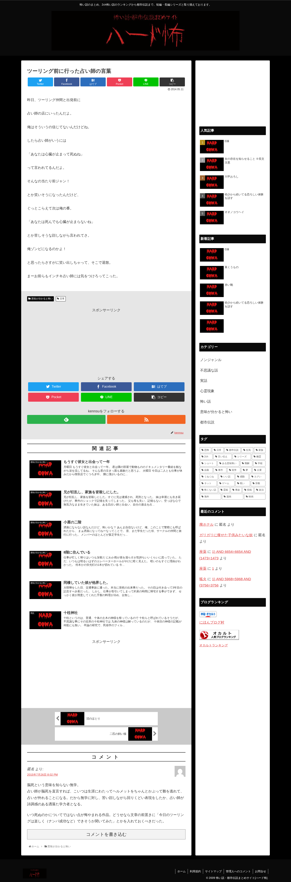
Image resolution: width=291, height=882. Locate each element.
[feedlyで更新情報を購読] (66, 419)
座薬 (202, 552)
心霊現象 (207, 391)
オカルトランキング (213, 645)
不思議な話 (209, 370)
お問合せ (260, 871)
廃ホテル (206, 525)
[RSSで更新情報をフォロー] (146, 419)
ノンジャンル (211, 360)
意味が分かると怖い (42, 298)
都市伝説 (207, 422)
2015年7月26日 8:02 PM (42, 774)
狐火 (202, 579)
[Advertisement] (106, 341)
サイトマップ (213, 871)
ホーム (181, 871)
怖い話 (205, 401)
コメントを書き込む (106, 834)
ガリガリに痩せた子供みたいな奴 (226, 535)
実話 (203, 381)
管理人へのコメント (238, 871)
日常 (62, 298)
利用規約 (195, 871)
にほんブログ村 (211, 622)
